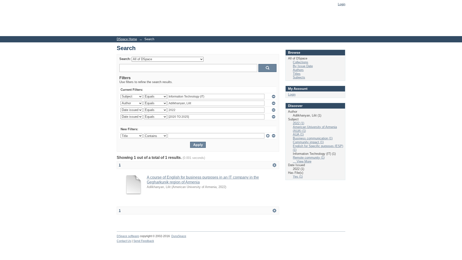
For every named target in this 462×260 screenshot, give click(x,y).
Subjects (299, 77)
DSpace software (128, 236)
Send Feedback (143, 241)
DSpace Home (127, 39)
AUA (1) (298, 134)
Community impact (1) (308, 142)
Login (341, 4)
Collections (300, 62)
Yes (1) (298, 176)
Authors (298, 70)
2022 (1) (298, 123)
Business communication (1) (313, 138)
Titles (297, 74)
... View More (302, 161)
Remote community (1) (309, 157)
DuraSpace (178, 236)
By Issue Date (303, 66)
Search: (125, 59)
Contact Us (124, 241)
